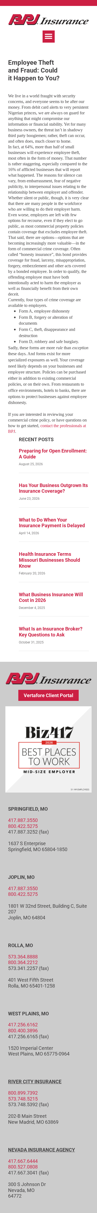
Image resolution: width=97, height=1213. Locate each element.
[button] (49, 36)
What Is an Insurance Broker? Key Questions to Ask (50, 632)
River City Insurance (34, 1081)
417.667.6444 (23, 1161)
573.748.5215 (23, 1099)
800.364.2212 (23, 962)
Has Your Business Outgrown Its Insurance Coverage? (53, 488)
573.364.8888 (23, 957)
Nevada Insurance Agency (41, 1150)
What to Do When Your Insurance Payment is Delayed (52, 523)
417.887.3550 (23, 820)
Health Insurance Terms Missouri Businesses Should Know (49, 559)
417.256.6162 (23, 1024)
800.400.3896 (23, 1030)
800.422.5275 (23, 826)
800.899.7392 (23, 1093)
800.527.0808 (23, 1167)
